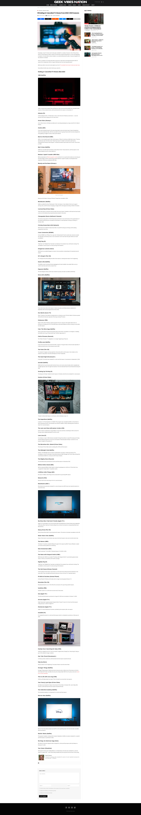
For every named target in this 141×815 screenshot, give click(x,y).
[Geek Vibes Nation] (70, 2)
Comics (70, 5)
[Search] (101, 2)
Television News (46, 10)
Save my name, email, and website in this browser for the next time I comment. (55, 788)
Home (47, 5)
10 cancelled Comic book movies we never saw (69, 65)
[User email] (38, 763)
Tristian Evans (87, 30)
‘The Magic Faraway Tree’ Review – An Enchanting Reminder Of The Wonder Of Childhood (97, 47)
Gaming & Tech (62, 5)
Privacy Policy (86, 5)
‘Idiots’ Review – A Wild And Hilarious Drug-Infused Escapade (97, 41)
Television (40, 10)
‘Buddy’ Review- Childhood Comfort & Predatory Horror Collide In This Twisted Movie (92, 27)
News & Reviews (53, 5)
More (79, 5)
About (93, 5)
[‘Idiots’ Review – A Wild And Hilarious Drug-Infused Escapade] (87, 41)
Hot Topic (86, 23)
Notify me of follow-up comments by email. (48, 790)
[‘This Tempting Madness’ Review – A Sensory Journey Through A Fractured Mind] (87, 34)
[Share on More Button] (77, 19)
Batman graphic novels (52, 157)
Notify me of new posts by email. (46, 792)
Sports (74, 5)
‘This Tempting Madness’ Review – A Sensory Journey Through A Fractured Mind (97, 34)
